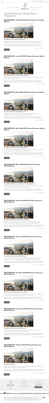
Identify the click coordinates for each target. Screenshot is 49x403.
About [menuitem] (39, 7)
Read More (6, 49)
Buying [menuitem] (17, 7)
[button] (45, 1)
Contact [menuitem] (37, 9)
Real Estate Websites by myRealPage (40, 392)
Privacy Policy (33, 392)
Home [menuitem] (8, 7)
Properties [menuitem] (12, 7)
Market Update (33, 7)
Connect (41, 1)
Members (32, 9)
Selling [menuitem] (16, 9)
